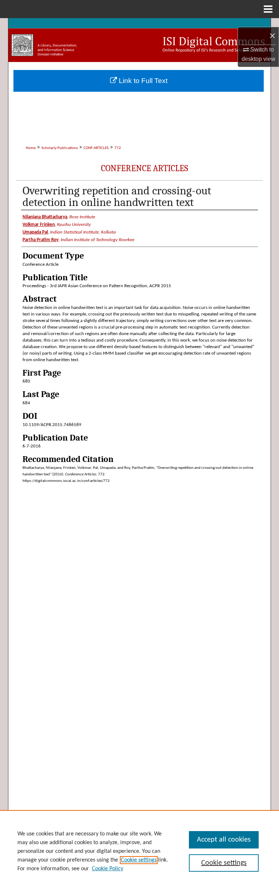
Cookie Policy (107, 869)
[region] (139, 851)
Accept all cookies (224, 839)
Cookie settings (139, 860)
